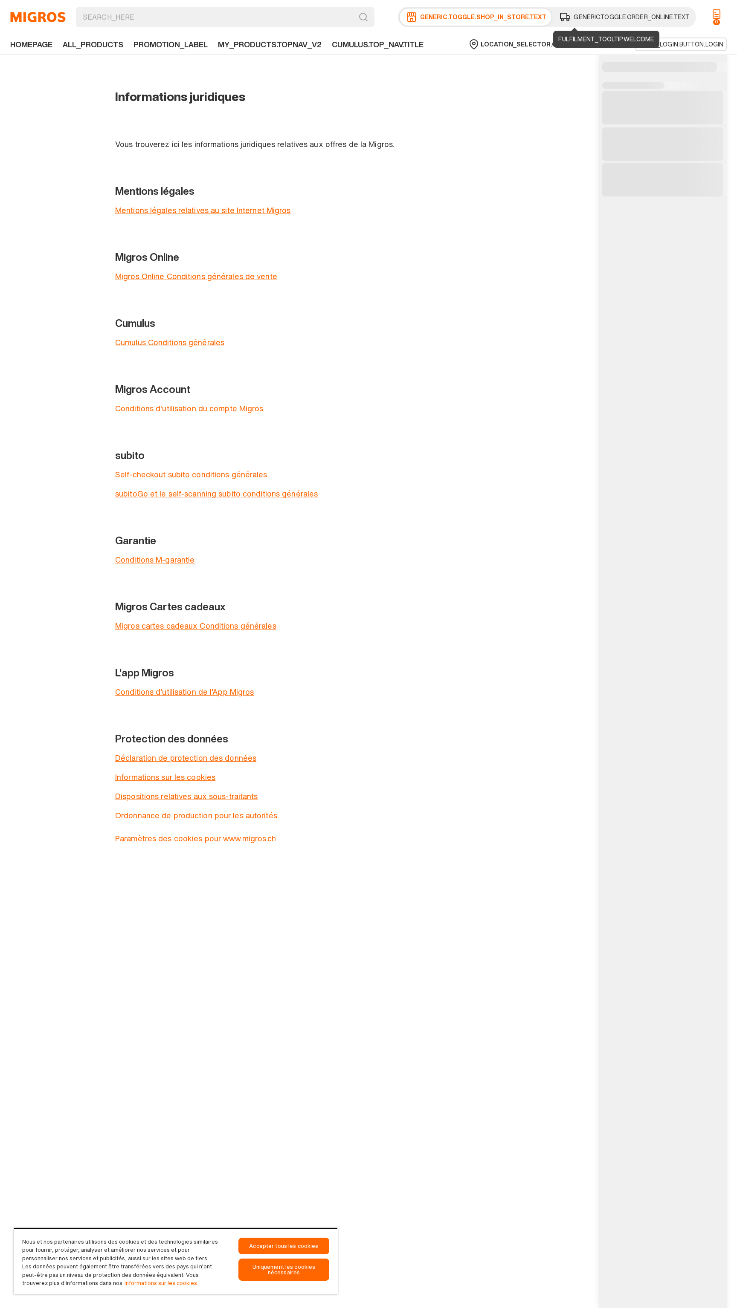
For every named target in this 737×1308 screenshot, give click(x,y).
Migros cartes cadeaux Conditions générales (195, 625)
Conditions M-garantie (154, 559)
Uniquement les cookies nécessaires (284, 1269)
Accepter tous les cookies (283, 1246)
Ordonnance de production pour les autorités (196, 815)
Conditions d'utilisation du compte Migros (189, 408)
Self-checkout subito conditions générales (191, 474)
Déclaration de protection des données (185, 757)
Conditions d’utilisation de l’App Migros (184, 691)
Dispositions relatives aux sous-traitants (186, 796)
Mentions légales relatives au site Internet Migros (203, 210)
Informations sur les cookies (165, 776)
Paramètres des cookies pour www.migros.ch (195, 838)
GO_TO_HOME (38, 17)
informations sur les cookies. (161, 1283)
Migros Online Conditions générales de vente (196, 276)
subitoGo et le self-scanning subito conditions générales (216, 493)
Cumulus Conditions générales (169, 342)
